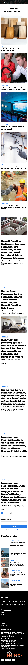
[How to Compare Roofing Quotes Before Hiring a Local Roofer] (5, 572)
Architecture (5, 85)
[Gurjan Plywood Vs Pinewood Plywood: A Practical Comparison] (14, 29)
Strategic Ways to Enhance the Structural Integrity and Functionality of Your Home (18, 564)
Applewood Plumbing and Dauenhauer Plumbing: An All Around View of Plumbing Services (13, 207)
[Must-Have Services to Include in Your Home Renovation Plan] (5, 552)
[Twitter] (9, 660)
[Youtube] (13, 660)
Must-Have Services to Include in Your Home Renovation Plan (18, 554)
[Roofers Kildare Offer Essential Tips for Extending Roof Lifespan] (5, 583)
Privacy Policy (17, 529)
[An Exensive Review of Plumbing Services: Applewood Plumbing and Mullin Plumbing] (14, 68)
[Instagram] (6, 660)
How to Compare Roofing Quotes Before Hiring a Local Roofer (17, 574)
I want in (14, 526)
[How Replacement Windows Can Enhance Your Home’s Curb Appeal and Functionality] (5, 542)
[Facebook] (2, 660)
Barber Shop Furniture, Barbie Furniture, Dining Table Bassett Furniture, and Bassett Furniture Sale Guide (11, 299)
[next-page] (10, 513)
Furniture (4, 46)
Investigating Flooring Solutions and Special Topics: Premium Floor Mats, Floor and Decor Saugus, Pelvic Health (14, 444)
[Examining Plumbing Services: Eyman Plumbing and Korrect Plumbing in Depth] (14, 147)
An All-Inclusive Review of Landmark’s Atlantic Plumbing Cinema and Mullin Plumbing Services (12, 128)
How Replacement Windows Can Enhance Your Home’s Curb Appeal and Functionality (18, 544)
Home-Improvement (15, 540)
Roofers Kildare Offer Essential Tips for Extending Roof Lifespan (18, 584)
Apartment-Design (8, 11)
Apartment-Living (18, 11)
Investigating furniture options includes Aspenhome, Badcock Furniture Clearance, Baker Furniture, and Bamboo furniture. (14, 348)
